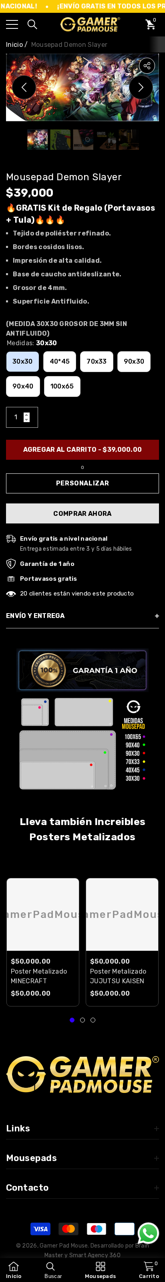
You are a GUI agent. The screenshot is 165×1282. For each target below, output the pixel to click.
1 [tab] (72, 1020)
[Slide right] (141, 87)
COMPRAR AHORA (82, 513)
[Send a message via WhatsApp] (148, 1233)
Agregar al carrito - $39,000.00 (82, 449)
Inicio (14, 44)
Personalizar (82, 483)
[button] (32, 24)
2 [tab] (82, 1020)
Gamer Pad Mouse (64, 1245)
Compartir (147, 66)
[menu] (12, 24)
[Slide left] (24, 87)
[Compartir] (147, 66)
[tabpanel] (42, 942)
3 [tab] (93, 1020)
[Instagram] (31, 1105)
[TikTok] (54, 1105)
